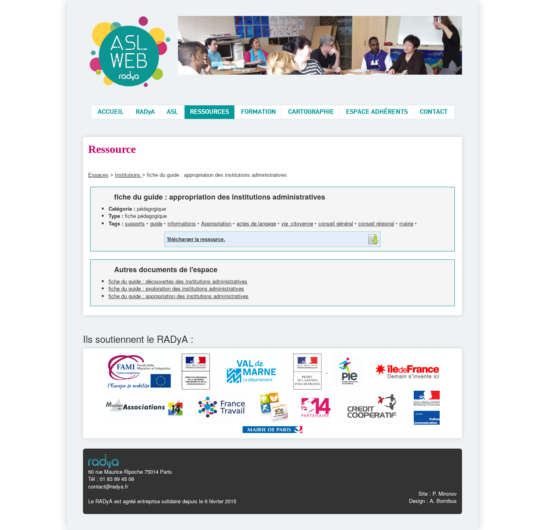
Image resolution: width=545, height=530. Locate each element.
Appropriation (216, 223)
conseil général (335, 223)
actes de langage (256, 223)
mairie (406, 223)
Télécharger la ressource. (196, 239)
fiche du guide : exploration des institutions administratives (176, 288)
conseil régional (376, 223)
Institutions (128, 175)
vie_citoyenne (297, 223)
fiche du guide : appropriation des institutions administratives (179, 296)
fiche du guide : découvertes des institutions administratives (178, 281)
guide (156, 223)
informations (182, 223)
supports (135, 223)
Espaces (98, 175)
